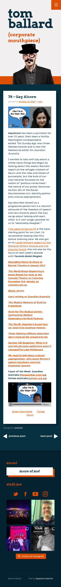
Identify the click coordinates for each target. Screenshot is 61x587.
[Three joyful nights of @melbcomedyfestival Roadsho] (17, 538)
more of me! (29, 471)
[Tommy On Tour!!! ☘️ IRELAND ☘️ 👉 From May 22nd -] (43, 538)
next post (46, 435)
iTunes (41, 411)
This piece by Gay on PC (22, 228)
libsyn (30, 414)
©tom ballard (14, 578)
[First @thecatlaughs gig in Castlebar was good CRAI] (17, 512)
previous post (17, 435)
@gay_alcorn (16, 290)
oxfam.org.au (37, 378)
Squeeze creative (44, 578)
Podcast (19, 428)
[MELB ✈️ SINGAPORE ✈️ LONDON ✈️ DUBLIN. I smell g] (43, 512)
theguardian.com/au (32, 374)
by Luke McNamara (29, 346)
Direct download (22, 411)
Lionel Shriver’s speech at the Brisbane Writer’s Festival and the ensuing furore (29, 246)
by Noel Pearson (26, 315)
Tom (40, 101)
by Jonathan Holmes (33, 327)
